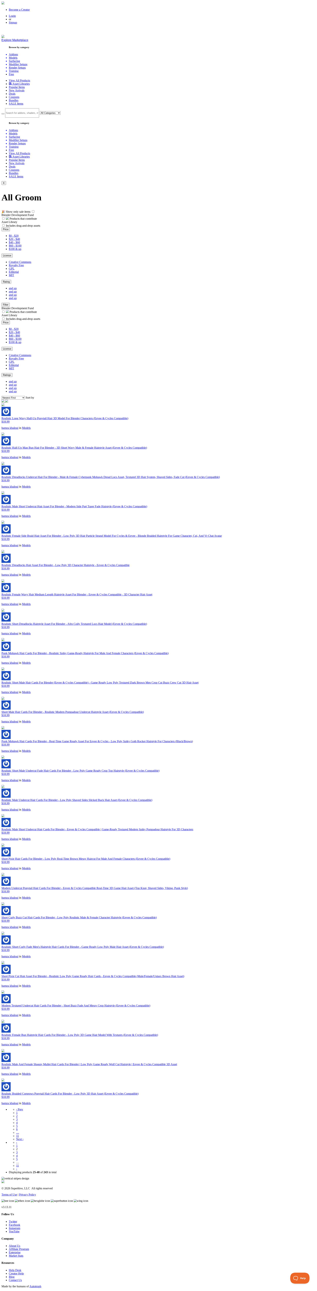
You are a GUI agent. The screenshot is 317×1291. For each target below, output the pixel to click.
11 (17, 1135)
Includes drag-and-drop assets (23, 225)
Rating (6, 281)
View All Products (19, 80)
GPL (11, 268)
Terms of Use (9, 1194)
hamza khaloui (9, 427)
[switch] (33, 211)
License (7, 255)
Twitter (13, 1221)
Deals (12, 93)
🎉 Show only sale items (15, 211)
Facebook (14, 1224)
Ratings (7, 375)
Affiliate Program (19, 1249)
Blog (11, 1276)
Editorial (14, 271)
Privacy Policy (27, 1194)
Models (26, 427)
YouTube (14, 1231)
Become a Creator (19, 9)
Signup (13, 22)
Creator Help (16, 1273)
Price (5, 229)
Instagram (14, 1228)
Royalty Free (16, 265)
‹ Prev (19, 1109)
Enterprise (15, 1252)
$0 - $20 (14, 235)
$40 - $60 (14, 242)
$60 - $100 (15, 245)
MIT (11, 275)
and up (13, 288)
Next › (19, 1139)
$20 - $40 (14, 239)
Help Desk (15, 1270)
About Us (14, 1245)
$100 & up (15, 248)
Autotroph (35, 1286)
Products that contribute (23, 218)
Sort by (30, 397)
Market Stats (16, 1255)
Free (11, 74)
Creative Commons (20, 262)
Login (12, 15)
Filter (5, 304)
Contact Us (15, 1280)
